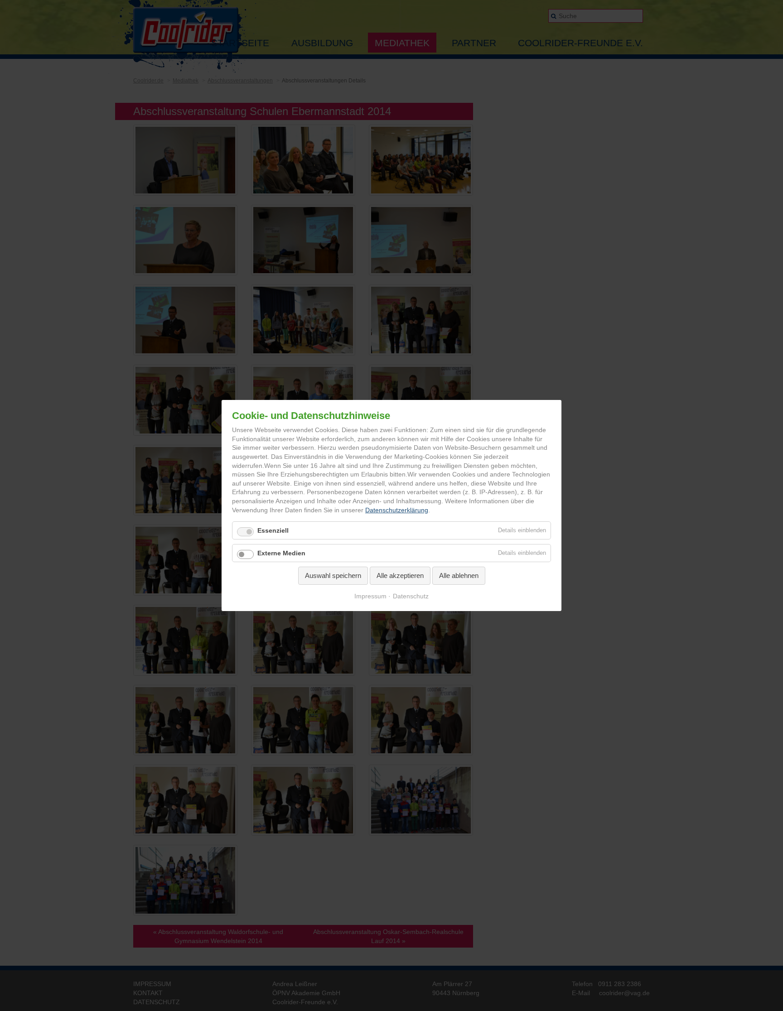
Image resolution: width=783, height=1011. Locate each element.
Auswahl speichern (333, 575)
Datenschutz (411, 596)
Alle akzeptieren (400, 575)
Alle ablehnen (458, 575)
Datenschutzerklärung (396, 510)
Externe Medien (281, 553)
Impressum (370, 596)
